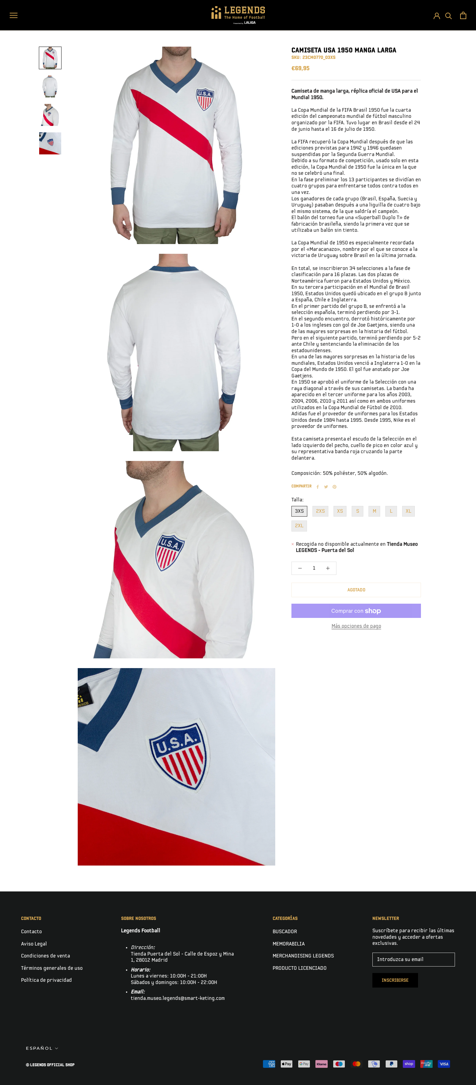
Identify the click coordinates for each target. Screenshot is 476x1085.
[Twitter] (326, 487)
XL (408, 511)
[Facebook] (318, 487)
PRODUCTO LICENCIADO (300, 968)
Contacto (31, 931)
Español (39, 1048)
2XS (320, 511)
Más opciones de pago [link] (356, 626)
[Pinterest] (334, 487)
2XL (299, 526)
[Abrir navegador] (13, 15)
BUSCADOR (285, 931)
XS (340, 511)
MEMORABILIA (289, 944)
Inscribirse (395, 980)
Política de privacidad (46, 980)
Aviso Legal (34, 944)
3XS (299, 511)
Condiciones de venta (45, 956)
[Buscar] (448, 15)
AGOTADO (356, 590)
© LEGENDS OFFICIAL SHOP (50, 1065)
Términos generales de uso (52, 968)
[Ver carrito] (463, 15)
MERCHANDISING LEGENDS (303, 956)
